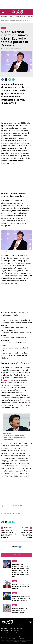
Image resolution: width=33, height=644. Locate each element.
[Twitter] (6, 79)
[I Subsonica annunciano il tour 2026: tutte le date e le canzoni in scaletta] (7, 597)
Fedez (11, 17)
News (6, 20)
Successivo (25, 527)
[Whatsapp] (9, 79)
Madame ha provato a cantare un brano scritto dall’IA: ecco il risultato (26, 534)
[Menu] (3, 12)
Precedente (8, 527)
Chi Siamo (4, 628)
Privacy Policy (5, 631)
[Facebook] (2, 79)
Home (2, 20)
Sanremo (4, 17)
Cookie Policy (15, 631)
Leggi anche (16, 555)
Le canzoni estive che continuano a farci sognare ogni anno (19, 611)
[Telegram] (13, 79)
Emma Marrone (20, 17)
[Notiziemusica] (17, 12)
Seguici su (15, 546)
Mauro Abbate (5, 49)
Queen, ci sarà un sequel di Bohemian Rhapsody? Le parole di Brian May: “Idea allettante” (8, 534)
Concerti (30, 17)
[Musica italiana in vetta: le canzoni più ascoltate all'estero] (7, 585)
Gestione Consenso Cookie (9, 633)
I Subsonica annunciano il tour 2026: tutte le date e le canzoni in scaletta (21, 599)
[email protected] (5, 637)
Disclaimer (20, 628)
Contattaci (12, 628)
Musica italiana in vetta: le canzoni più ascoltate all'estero (20, 586)
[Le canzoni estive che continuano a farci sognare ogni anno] (7, 609)
